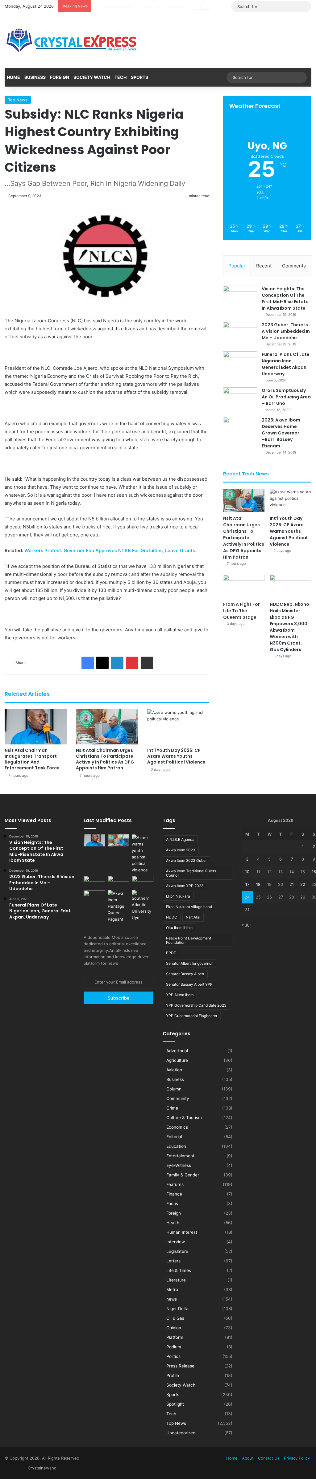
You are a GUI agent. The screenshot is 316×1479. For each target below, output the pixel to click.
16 (314, 871)
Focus (172, 1203)
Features (175, 1184)
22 (302, 884)
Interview (175, 1241)
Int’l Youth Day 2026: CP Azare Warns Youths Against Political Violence (176, 756)
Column (173, 1088)
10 (247, 871)
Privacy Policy (297, 1458)
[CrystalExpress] (72, 41)
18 (258, 884)
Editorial (174, 1136)
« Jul (246, 925)
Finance (174, 1194)
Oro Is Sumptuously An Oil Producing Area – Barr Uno (286, 396)
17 (247, 884)
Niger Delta (177, 1308)
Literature (176, 1279)
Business (35, 77)
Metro (172, 1289)
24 (247, 896)
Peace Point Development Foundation (188, 940)
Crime (172, 1108)
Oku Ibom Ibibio (179, 927)
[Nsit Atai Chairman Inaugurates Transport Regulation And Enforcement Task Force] (36, 726)
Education (176, 1146)
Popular (236, 266)
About (248, 1458)
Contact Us (269, 1458)
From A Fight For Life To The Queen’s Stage (136, 6)
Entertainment (180, 1155)
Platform (174, 1337)
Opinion (173, 1327)
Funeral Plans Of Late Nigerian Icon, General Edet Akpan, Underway (286, 364)
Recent (264, 266)
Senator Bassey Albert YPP (189, 984)
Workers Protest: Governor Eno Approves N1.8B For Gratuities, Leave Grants (109, 550)
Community (177, 1098)
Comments (294, 266)
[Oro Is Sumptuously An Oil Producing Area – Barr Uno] (240, 398)
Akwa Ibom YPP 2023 (185, 885)
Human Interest (181, 1232)
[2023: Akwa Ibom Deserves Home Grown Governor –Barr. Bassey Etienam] (240, 428)
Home (13, 77)
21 (291, 884)
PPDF (171, 953)
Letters (173, 1260)
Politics (173, 1356)
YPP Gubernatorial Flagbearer (191, 1015)
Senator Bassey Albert (185, 974)
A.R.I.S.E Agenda (180, 839)
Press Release (180, 1365)
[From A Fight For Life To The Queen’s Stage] (244, 586)
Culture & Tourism (184, 1117)
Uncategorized (180, 1432)
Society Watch (91, 77)
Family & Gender (182, 1174)
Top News (17, 99)
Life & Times (178, 1270)
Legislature (177, 1251)
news (171, 1299)
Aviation (174, 1069)
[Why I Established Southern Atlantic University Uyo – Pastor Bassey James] (142, 905)
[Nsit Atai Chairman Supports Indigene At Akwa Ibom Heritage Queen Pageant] (118, 906)
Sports (139, 77)
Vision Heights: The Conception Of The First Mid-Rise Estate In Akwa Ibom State (285, 298)
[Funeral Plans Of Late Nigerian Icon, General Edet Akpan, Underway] (240, 362)
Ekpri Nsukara (178, 896)
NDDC (171, 917)
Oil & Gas (175, 1318)
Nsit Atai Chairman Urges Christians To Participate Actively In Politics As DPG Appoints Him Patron (105, 759)
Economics (177, 1127)
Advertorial (177, 1050)
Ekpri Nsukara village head (189, 906)
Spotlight (175, 1404)
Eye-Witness (178, 1165)
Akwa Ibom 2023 (180, 850)
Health (172, 1222)
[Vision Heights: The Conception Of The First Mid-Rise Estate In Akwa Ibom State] (240, 297)
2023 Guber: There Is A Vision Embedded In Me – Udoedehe (286, 331)
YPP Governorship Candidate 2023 (196, 1005)
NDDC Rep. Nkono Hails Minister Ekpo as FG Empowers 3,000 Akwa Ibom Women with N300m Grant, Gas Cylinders (289, 627)
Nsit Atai (193, 917)
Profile (172, 1375)
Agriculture (177, 1060)
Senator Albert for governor (189, 963)
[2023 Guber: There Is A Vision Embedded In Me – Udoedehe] (240, 333)
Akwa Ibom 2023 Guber (186, 860)
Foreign (59, 77)
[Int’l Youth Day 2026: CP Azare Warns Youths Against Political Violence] (178, 726)
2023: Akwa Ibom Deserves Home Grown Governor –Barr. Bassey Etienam (281, 433)
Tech (120, 77)
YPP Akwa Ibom (179, 994)
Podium (173, 1346)
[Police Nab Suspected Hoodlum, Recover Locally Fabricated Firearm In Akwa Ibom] (94, 896)
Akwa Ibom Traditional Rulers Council (191, 873)
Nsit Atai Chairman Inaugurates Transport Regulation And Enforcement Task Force (32, 759)
